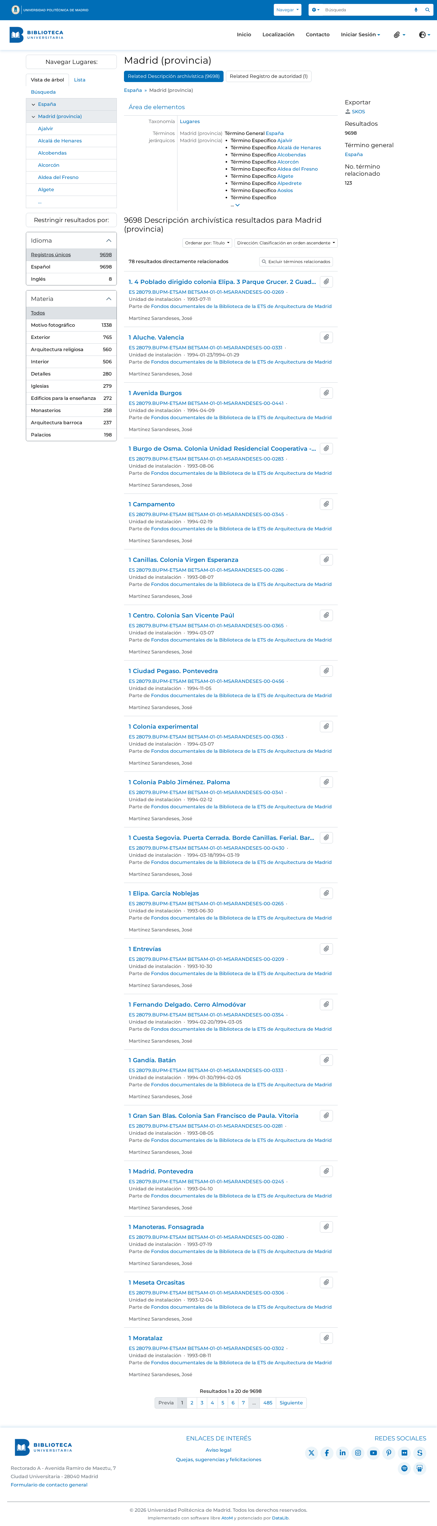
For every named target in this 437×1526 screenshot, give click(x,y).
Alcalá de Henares (60, 141)
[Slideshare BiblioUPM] (419, 1468)
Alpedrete (289, 183)
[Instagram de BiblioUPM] (357, 1453)
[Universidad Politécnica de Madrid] (50, 10)
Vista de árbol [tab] (47, 80)
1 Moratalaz (146, 1338)
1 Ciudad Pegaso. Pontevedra (173, 671)
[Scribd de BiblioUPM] (419, 1453)
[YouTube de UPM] (373, 1453)
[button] (398, 34)
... (40, 202)
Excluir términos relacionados (298, 261)
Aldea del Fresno (58, 177)
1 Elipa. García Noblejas (164, 893)
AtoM (227, 1518)
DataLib (280, 1518)
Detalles (71, 375)
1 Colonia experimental (163, 726)
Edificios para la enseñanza (71, 400)
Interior (71, 363)
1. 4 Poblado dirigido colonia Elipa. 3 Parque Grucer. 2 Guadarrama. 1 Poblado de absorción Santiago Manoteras (223, 281)
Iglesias (71, 387)
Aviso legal (218, 1450)
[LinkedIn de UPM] (342, 1453)
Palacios (71, 436)
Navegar (285, 9)
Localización (278, 34)
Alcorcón (48, 165)
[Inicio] (36, 35)
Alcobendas (52, 153)
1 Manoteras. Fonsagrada (166, 1226)
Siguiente (291, 1403)
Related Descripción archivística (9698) (174, 76)
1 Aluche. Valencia (156, 337)
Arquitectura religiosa (71, 351)
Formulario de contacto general (49, 1485)
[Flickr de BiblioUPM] (404, 1453)
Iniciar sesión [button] (358, 35)
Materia (42, 298)
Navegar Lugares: (71, 61)
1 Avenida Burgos (155, 393)
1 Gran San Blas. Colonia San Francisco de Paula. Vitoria (213, 1115)
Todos (38, 313)
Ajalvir (45, 128)
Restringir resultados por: (71, 220)
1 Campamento (152, 504)
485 (267, 1403)
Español (71, 268)
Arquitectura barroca (71, 424)
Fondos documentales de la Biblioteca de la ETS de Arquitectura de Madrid (241, 306)
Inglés (71, 280)
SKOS (358, 111)
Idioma (41, 240)
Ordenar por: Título (205, 243)
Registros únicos (71, 256)
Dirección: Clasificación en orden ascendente (284, 243)
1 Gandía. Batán (152, 1060)
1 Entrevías (145, 949)
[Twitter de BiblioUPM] (311, 1453)
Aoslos (285, 190)
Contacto (318, 34)
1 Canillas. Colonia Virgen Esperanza (183, 559)
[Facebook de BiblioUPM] (327, 1453)
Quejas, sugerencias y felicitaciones (218, 1459)
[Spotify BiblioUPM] (404, 1468)
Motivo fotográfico (71, 326)
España (47, 104)
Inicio (244, 34)
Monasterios (71, 412)
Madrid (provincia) (60, 116)
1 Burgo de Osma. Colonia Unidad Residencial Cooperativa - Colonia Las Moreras (223, 448)
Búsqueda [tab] (43, 92)
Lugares (190, 121)
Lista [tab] (80, 80)
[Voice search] (416, 10)
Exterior (71, 339)
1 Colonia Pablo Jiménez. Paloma (179, 782)
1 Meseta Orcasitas (157, 1282)
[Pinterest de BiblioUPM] (388, 1453)
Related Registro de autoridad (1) (269, 76)
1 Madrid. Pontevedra (161, 1171)
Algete (46, 189)
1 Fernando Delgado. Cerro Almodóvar (187, 1004)
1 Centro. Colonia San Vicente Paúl (181, 615)
